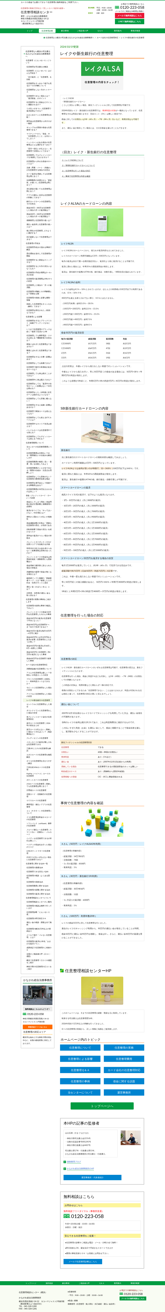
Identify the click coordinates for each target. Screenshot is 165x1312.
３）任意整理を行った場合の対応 (76, 171)
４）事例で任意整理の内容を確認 (76, 176)
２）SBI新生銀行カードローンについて (78, 165)
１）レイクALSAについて (72, 160)
